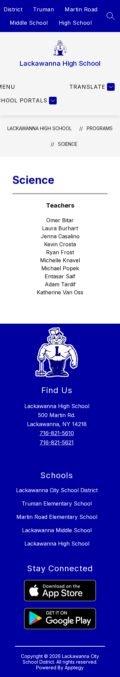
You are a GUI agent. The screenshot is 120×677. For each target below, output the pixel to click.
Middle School (29, 22)
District (13, 9)
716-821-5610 (57, 433)
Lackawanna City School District (57, 490)
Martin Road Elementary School (56, 517)
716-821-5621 (57, 442)
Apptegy (74, 667)
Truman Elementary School (57, 503)
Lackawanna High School (39, 128)
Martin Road (81, 9)
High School (75, 22)
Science (67, 144)
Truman (43, 9)
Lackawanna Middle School (57, 530)
